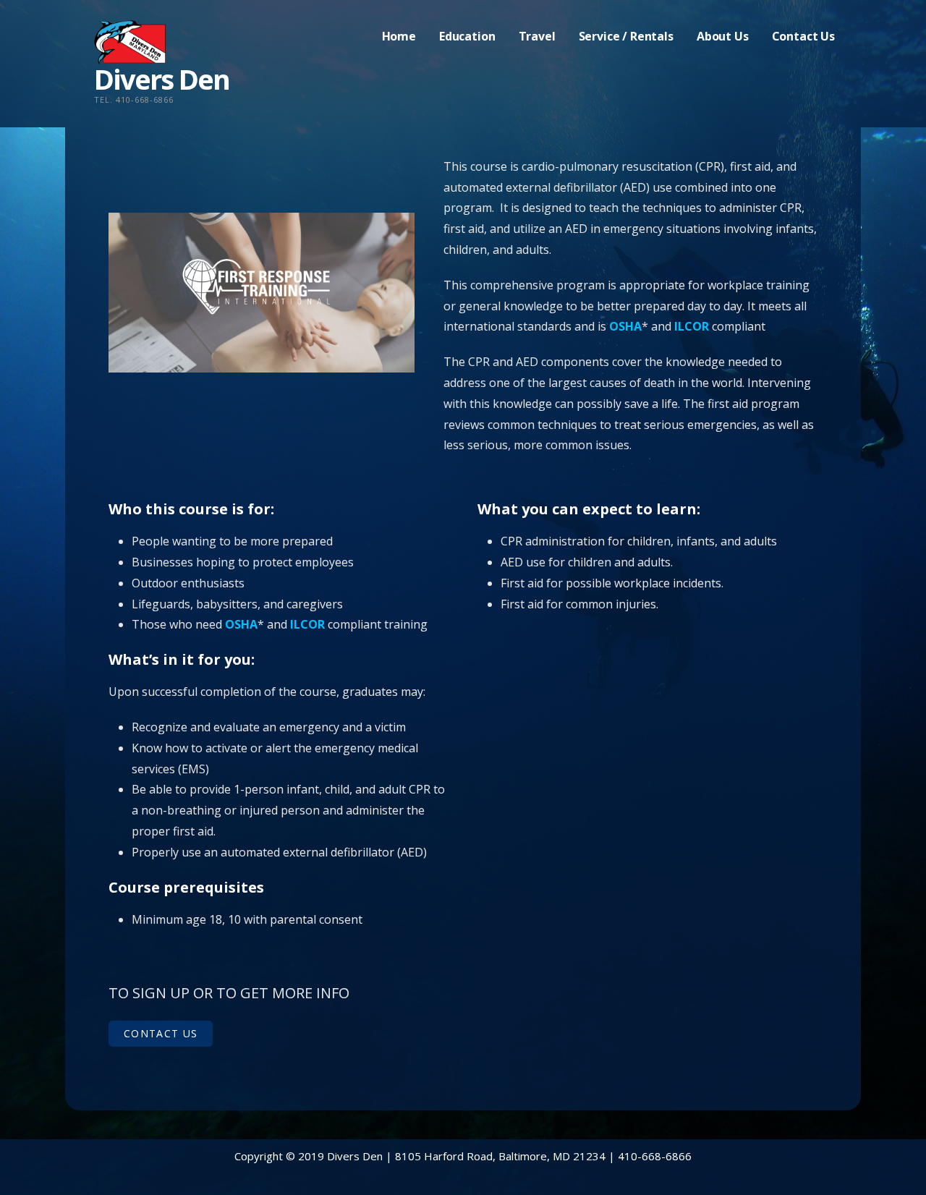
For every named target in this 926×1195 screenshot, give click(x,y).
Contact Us (803, 36)
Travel (537, 36)
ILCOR (691, 326)
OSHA (625, 326)
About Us (723, 36)
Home (399, 36)
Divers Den (161, 79)
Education (467, 36)
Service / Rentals (626, 36)
